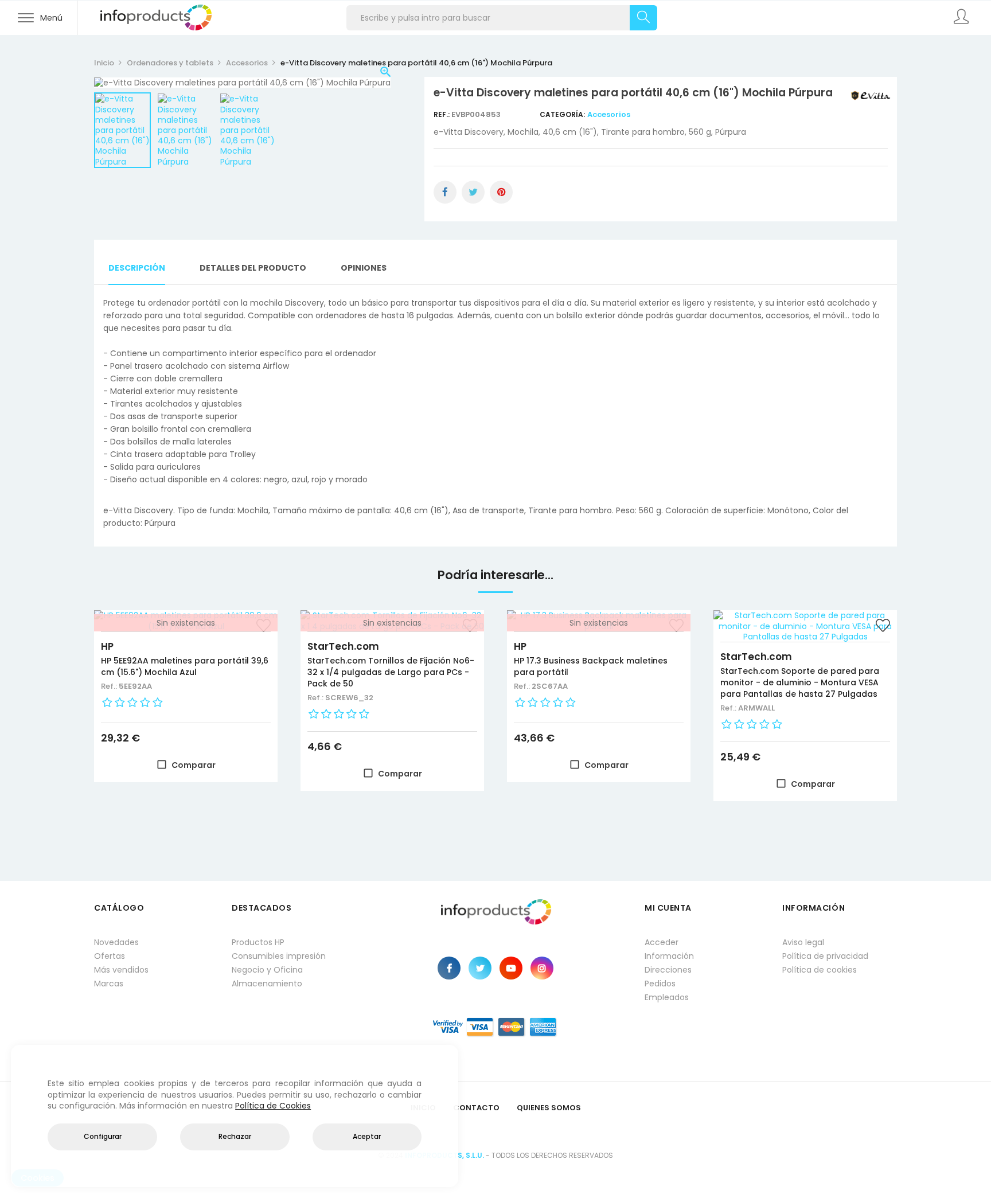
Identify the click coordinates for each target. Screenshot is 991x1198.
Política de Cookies (273, 1105)
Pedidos (660, 983)
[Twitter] (480, 968)
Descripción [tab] (136, 268)
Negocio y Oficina (267, 969)
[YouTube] (511, 968)
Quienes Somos (549, 1107)
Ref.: (442, 114)
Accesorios (608, 114)
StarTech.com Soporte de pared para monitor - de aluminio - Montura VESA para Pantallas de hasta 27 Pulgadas (799, 682)
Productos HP (258, 942)
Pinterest (501, 192)
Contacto (476, 1107)
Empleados (667, 997)
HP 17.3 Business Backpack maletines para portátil (591, 666)
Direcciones (668, 969)
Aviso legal (803, 942)
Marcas (108, 983)
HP (107, 646)
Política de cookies (819, 969)
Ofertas (109, 956)
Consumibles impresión (279, 956)
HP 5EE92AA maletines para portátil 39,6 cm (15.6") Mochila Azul (184, 666)
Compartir (445, 192)
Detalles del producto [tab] (253, 268)
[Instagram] (541, 968)
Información (669, 956)
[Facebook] (449, 968)
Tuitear (473, 192)
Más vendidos (121, 969)
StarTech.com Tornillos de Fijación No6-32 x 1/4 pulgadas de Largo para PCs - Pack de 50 (390, 672)
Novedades (116, 942)
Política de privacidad (825, 956)
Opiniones (364, 268)
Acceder (661, 942)
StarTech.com (343, 646)
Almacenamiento (267, 983)
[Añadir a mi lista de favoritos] (882, 626)
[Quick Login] (962, 18)
